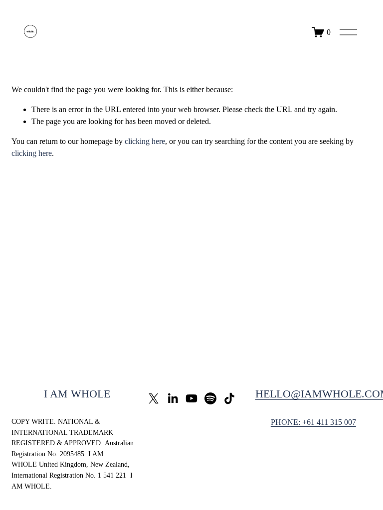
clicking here (145, 141)
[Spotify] (210, 398)
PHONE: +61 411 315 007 (313, 422)
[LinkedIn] (173, 398)
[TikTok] (229, 398)
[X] (154, 398)
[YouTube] (191, 398)
